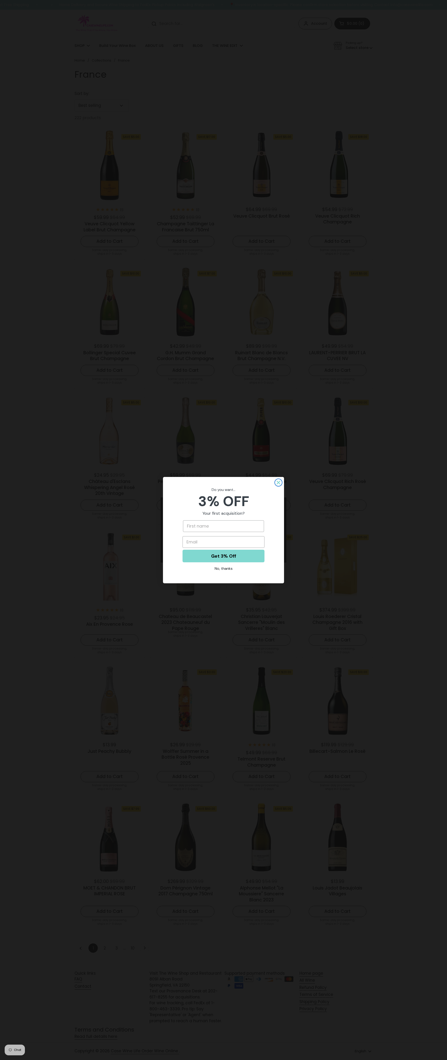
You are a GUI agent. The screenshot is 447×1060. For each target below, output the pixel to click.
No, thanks (224, 568)
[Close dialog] (278, 482)
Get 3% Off (223, 556)
